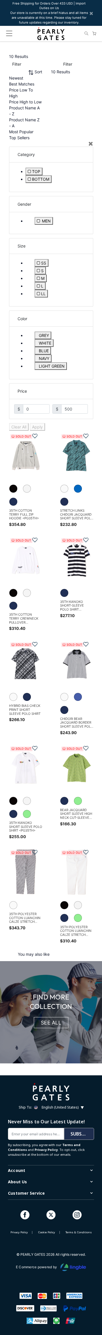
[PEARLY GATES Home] (50, 33)
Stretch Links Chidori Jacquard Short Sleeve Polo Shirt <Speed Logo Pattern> (76, 514)
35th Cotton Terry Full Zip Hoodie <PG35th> (24, 514)
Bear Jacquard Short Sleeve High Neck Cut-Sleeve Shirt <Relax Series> (76, 814)
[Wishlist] (32, 434)
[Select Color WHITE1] (66, 489)
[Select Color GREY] (15, 489)
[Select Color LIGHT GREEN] (29, 814)
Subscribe (82, 1134)
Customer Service (26, 1193)
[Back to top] (90, 1304)
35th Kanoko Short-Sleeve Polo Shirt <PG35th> (72, 606)
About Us (17, 1181)
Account (16, 1170)
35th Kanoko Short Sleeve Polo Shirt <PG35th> (25, 826)
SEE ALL (51, 1023)
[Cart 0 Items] (94, 33)
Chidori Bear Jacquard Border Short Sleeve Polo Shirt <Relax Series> (76, 723)
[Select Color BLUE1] (80, 489)
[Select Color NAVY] (15, 502)
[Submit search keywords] (86, 33)
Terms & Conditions (78, 1232)
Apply (37, 426)
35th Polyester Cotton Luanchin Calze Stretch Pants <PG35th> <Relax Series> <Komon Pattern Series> (25, 918)
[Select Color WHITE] (29, 489)
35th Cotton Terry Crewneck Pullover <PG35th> (23, 618)
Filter (16, 64)
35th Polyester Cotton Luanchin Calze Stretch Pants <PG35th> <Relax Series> (76, 931)
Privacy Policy (46, 1149)
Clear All (18, 426)
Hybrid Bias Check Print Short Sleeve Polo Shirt (25, 709)
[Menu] (9, 35)
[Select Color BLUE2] (80, 697)
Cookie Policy (46, 1232)
